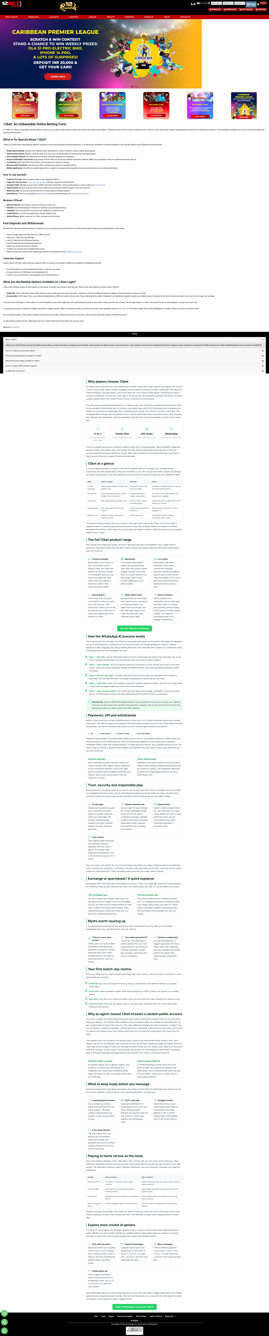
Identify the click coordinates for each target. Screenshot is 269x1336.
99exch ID (110, 17)
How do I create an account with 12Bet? (20, 351)
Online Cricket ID (11, 17)
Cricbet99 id (159, 1257)
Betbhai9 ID (148, 17)
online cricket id (156, 1316)
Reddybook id (139, 1251)
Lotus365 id (130, 1257)
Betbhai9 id (108, 1278)
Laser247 (16, 327)
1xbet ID (167, 17)
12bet (96, 1316)
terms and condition (125, 1316)
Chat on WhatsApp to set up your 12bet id (135, 1307)
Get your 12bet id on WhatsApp (134, 628)
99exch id (158, 1254)
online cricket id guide (97, 1251)
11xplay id (169, 1251)
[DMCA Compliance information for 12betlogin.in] (134, 1329)
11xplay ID (92, 17)
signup (111, 1316)
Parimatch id (95, 1284)
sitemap (134, 1321)
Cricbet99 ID (129, 17)
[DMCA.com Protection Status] (134, 1333)
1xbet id (108, 1281)
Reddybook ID (33, 17)
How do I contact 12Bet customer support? (21, 366)
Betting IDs (169, 1316)
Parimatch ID (185, 17)
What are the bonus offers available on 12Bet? (22, 361)
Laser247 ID (53, 17)
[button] (132, 86)
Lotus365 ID (73, 17)
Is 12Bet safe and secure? (15, 371)
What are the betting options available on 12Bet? (23, 356)
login (103, 1316)
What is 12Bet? (11, 339)
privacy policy (141, 1316)
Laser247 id (133, 1254)
